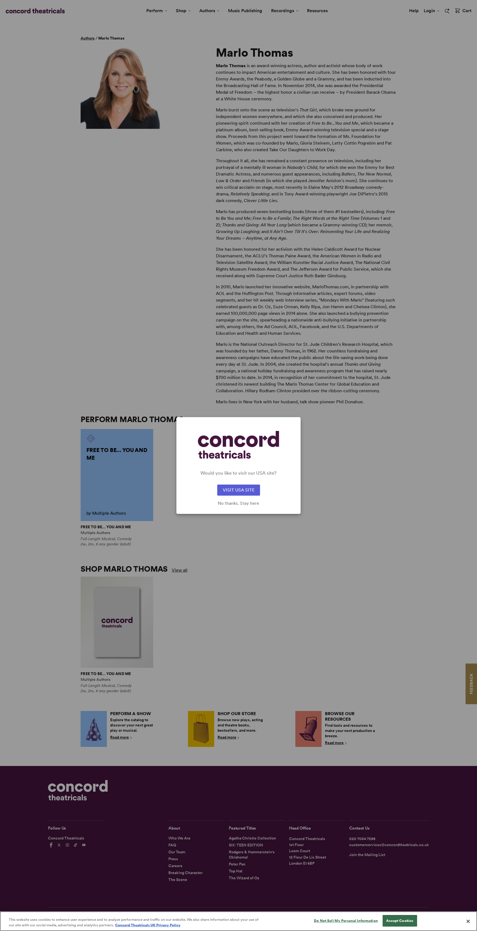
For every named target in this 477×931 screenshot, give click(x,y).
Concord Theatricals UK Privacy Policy (148, 925)
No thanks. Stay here (238, 503)
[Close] (468, 921)
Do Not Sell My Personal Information (346, 921)
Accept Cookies (399, 921)
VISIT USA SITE (239, 490)
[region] (238, 921)
